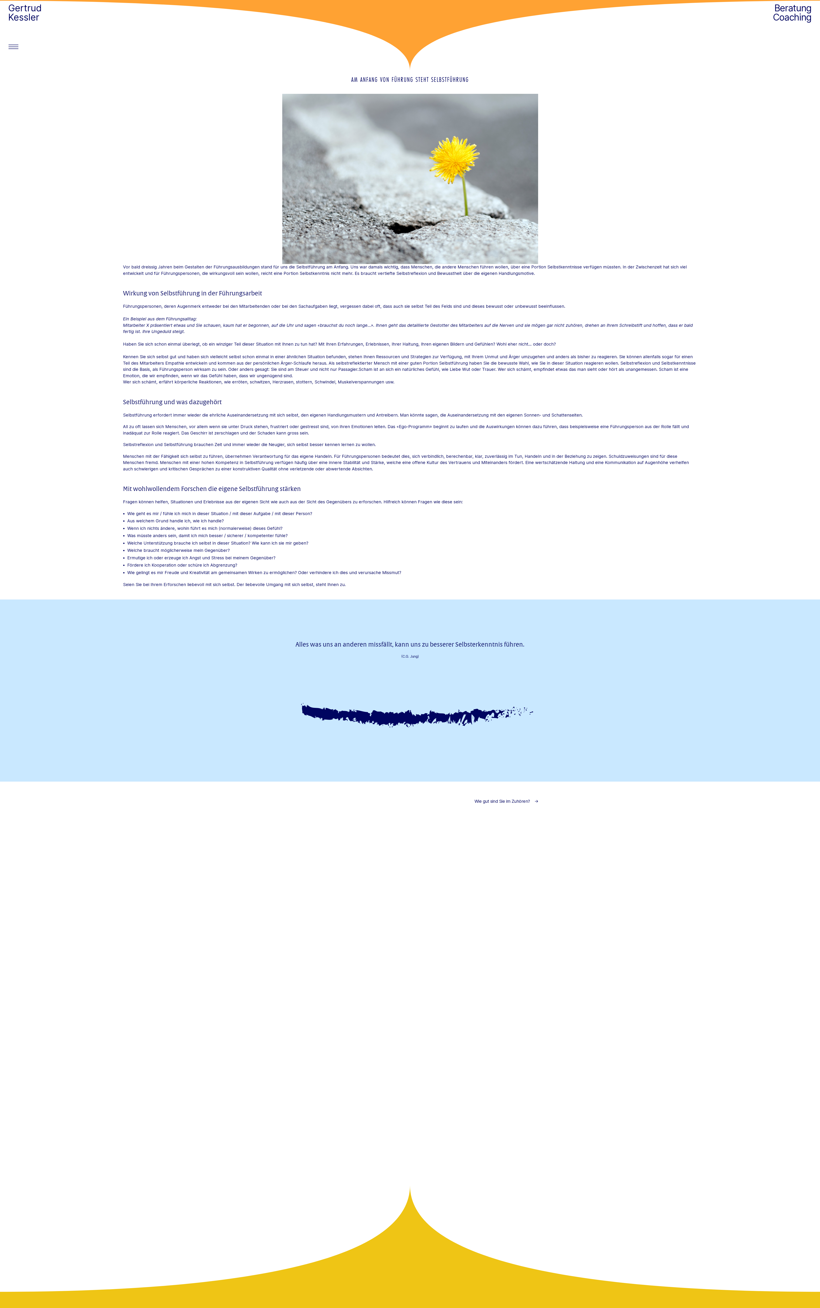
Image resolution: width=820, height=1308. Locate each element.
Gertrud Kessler (25, 12)
